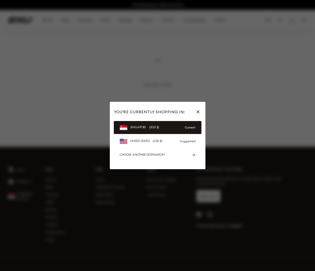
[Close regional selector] (198, 111)
